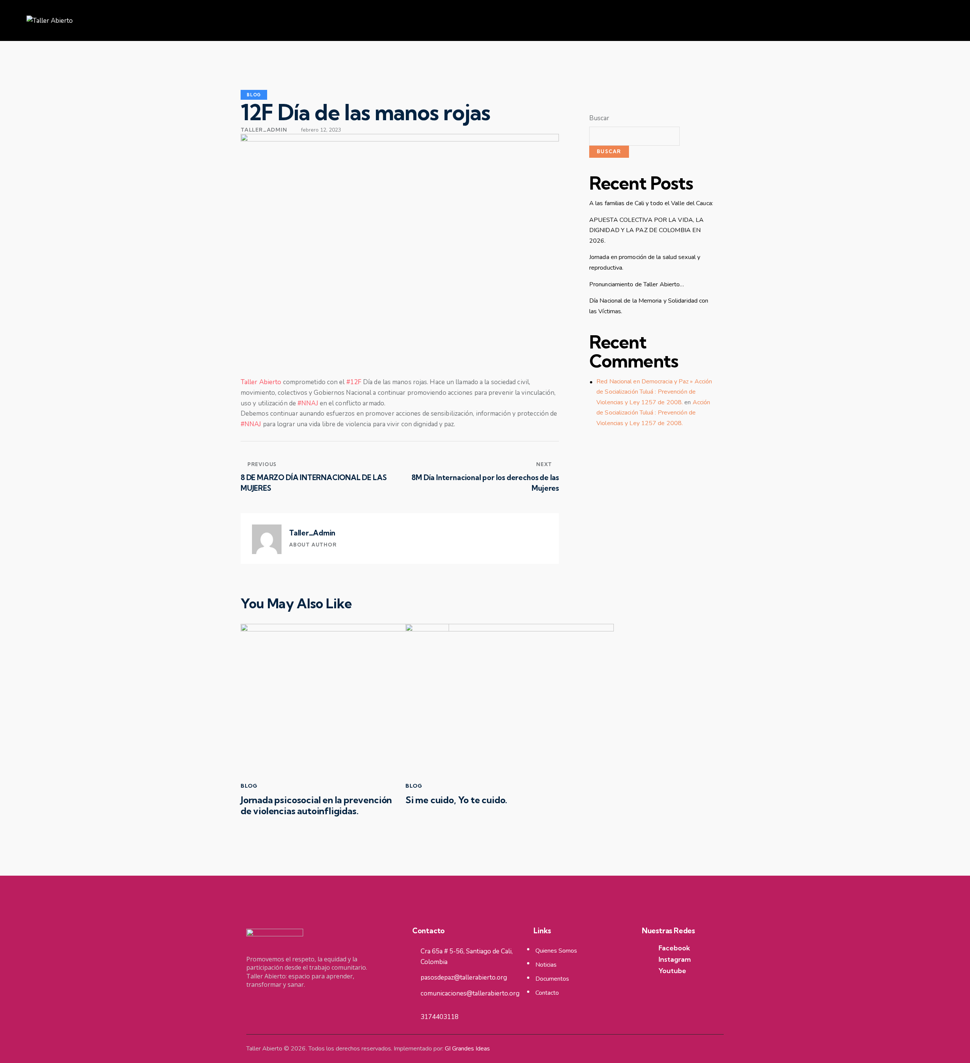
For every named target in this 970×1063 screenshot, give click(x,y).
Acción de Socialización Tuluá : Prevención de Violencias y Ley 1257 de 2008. (653, 412)
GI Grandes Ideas (467, 1048)
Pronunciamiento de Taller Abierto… (636, 284)
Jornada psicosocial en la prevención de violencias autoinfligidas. (316, 805)
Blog (254, 94)
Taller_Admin (312, 532)
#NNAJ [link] (307, 403)
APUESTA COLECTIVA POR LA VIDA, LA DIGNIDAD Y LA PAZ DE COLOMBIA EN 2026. (646, 230)
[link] (261, 382)
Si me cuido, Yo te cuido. (456, 800)
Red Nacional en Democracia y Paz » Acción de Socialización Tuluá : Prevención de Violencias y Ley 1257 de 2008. (654, 392)
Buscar (599, 118)
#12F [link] (353, 382)
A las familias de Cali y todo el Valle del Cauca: (651, 203)
